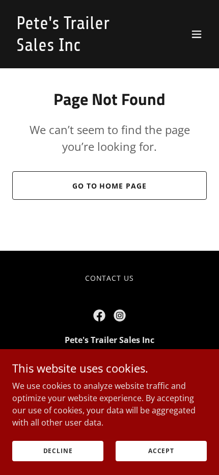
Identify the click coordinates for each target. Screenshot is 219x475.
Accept (161, 450)
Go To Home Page (109, 186)
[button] (196, 34)
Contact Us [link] (109, 278)
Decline (58, 450)
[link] (80, 48)
